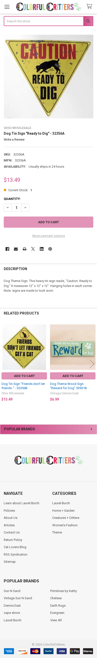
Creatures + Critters (65, 518)
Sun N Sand (12, 591)
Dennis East (12, 605)
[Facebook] (7, 248)
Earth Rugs (58, 605)
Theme (57, 532)
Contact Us (12, 532)
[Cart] (90, 6)
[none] (49, 76)
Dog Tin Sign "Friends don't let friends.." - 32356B (23, 386)
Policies (9, 510)
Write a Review (14, 139)
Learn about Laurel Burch (21, 503)
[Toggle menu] (7, 7)
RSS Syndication (15, 554)
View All (56, 620)
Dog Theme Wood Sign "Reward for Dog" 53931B (68, 386)
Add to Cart (24, 376)
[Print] (24, 248)
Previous (5, 364)
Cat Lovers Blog (15, 547)
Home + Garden (63, 510)
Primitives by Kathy (63, 591)
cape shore (12, 613)
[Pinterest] (50, 248)
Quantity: (12, 199)
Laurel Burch (61, 503)
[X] (33, 248)
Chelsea (56, 598)
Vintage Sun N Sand (18, 598)
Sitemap (10, 562)
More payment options (48, 236)
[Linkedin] (41, 248)
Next (92, 364)
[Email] (15, 248)
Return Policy (13, 540)
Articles (9, 525)
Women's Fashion (65, 525)
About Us (10, 518)
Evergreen (57, 613)
